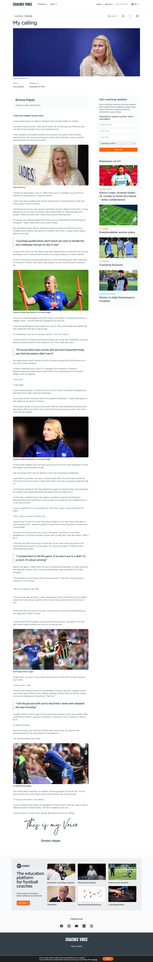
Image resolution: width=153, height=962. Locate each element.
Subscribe (118, 149)
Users (52, 4)
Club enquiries (122, 4)
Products (41, 4)
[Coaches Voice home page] (23, 4)
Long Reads (18, 16)
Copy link (114, 16)
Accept (108, 959)
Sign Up (108, 4)
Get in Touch (76, 946)
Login (98, 4)
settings (94, 960)
